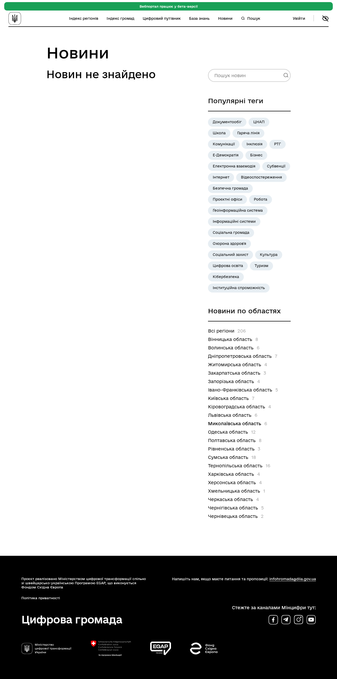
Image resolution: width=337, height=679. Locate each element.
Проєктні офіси (227, 199)
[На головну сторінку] (22, 18)
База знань (199, 18)
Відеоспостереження (261, 177)
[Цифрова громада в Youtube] (311, 620)
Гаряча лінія (248, 133)
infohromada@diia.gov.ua (292, 579)
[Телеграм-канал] (286, 620)
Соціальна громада (231, 232)
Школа (219, 133)
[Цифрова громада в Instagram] (298, 620)
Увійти (299, 18)
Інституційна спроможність (239, 288)
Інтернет (221, 177)
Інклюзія (254, 144)
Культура (268, 254)
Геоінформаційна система (238, 210)
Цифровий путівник (162, 18)
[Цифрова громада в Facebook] (273, 620)
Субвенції (276, 166)
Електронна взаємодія (234, 166)
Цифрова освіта (228, 266)
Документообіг (227, 122)
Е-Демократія (226, 155)
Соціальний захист (230, 254)
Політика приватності (40, 598)
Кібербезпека (226, 277)
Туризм (261, 266)
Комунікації (224, 144)
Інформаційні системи (234, 221)
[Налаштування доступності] (325, 18)
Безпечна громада (230, 188)
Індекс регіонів (83, 18)
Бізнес (256, 155)
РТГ (277, 144)
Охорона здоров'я (229, 243)
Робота (260, 199)
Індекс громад (120, 18)
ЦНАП (259, 122)
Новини (225, 18)
